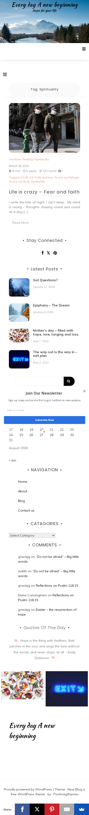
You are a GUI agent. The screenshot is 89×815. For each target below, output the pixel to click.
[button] (44, 393)
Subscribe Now (44, 420)
